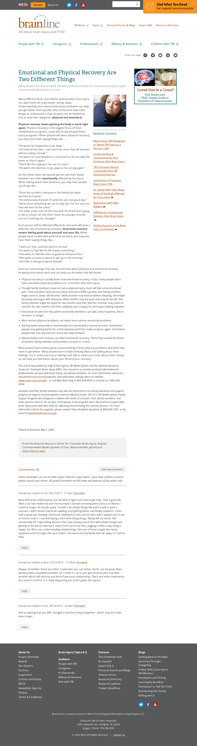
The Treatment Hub (110, 657)
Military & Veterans (124, 44)
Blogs (142, 652)
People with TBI (29, 44)
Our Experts (25, 666)
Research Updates (109, 683)
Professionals (89, 44)
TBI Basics (79, 25)
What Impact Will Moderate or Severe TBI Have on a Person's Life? (109, 144)
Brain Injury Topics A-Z (72, 652)
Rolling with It (147, 695)
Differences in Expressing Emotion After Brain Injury (108, 214)
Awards (22, 661)
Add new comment (112, 469)
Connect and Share (29, 679)
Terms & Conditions (30, 697)
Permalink (79, 493)
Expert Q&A (145, 25)
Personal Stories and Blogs (114, 670)
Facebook (76, 4)
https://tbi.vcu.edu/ (33, 451)
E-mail (86, 728)
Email (160, 55)
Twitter (69, 4)
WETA (23, 5)
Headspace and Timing (152, 677)
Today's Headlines (109, 688)
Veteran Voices (107, 674)
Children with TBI (163, 44)
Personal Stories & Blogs (121, 25)
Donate (38, 5)
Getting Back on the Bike (153, 657)
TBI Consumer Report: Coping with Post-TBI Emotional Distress (106, 170)
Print (168, 55)
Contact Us (119, 734)
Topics (96, 25)
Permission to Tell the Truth (155, 686)
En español (105, 661)
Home (41, 24)
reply (24, 547)
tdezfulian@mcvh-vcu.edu (42, 413)
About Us (53, 5)
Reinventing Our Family (152, 691)
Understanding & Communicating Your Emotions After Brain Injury (109, 157)
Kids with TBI (66, 681)
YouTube (83, 4)
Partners (23, 670)
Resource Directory (167, 25)
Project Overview (28, 657)
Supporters (25, 674)
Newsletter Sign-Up (30, 688)
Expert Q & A (106, 666)
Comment (176, 55)
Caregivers (60, 44)
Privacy (22, 692)
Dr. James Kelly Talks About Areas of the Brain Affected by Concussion (109, 193)
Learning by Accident (151, 682)
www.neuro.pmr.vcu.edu (32, 380)
